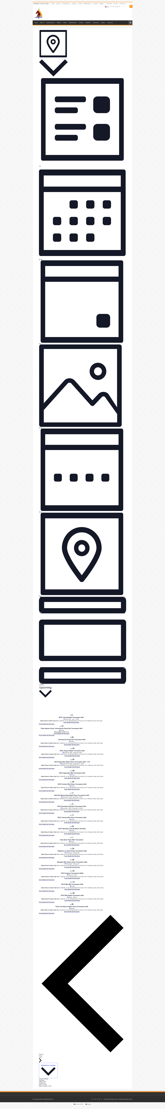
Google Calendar (43, 1079)
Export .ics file (43, 1084)
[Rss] (110, 6)
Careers (116, 3)
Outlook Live (42, 1083)
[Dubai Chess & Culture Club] (38, 12)
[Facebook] (112, 6)
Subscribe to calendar (48, 1065)
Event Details (42, 724)
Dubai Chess (113, 1099)
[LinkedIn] (115, 6)
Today (40, 1056)
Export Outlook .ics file (45, 1086)
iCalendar (41, 1080)
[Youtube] (117, 6)
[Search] (131, 6)
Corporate (109, 3)
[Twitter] (114, 6)
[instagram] (119, 6)
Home (53, 3)
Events (80, 3)
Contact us (122, 3)
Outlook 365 (42, 1081)
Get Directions (50, 724)
